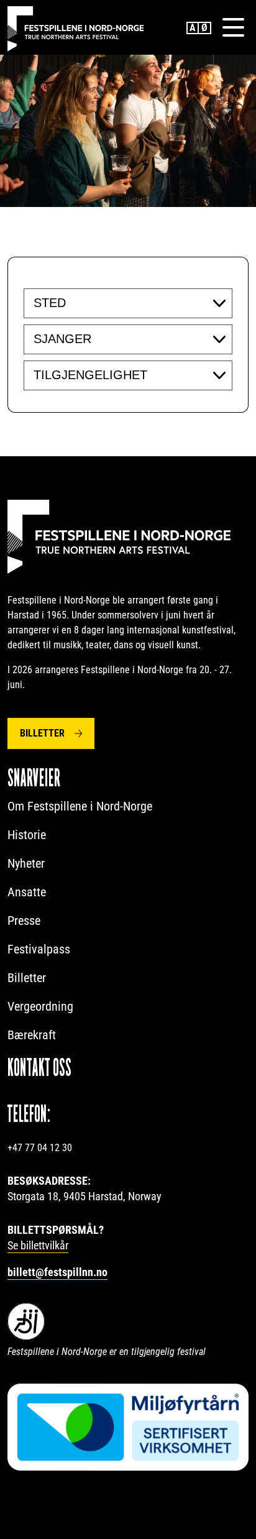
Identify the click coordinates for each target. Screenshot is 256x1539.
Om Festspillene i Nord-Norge (79, 806)
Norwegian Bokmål (205, 28)
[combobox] (128, 303)
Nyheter (26, 863)
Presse (23, 920)
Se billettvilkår (37, 1245)
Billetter (42, 733)
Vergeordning (40, 1006)
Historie (26, 834)
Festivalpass (38, 949)
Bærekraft (31, 1034)
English (192, 28)
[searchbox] (110, 302)
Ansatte (26, 891)
